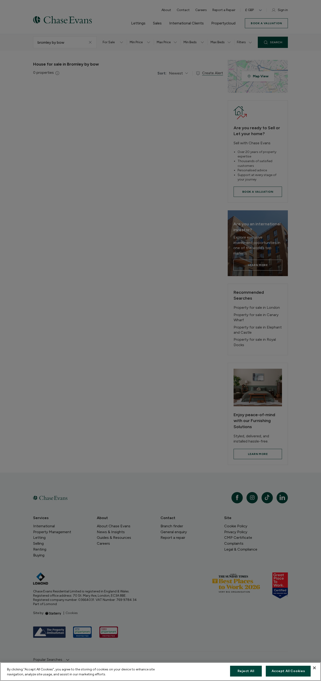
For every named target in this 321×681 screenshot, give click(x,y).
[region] (160, 671)
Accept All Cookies (288, 671)
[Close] (314, 668)
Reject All (246, 671)
